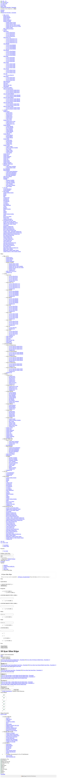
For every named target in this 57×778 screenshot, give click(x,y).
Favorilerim (3, 4)
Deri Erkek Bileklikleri (11, 173)
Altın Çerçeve (6, 82)
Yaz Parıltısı (6, 225)
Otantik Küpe (9, 143)
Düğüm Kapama (7, 209)
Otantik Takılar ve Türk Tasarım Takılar (12, 251)
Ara (15, 8)
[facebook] (4, 696)
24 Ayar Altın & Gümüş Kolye (13, 92)
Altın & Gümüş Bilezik (8, 97)
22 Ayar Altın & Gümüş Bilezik (13, 100)
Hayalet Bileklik (9, 127)
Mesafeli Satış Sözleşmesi (11, 739)
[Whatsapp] (4, 710)
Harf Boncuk (6, 200)
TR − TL (4, 1)
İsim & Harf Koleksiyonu (9, 229)
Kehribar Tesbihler (10, 180)
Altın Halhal (6, 86)
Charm (4, 206)
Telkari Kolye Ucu (10, 122)
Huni (4, 210)
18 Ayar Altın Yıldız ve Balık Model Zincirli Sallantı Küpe (13, 684)
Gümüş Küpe (6, 138)
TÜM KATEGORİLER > (9, 566)
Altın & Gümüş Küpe (8, 102)
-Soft (22, 776)
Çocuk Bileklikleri (7, 189)
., (20, 576)
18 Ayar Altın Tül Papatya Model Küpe (9, 661)
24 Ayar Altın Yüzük (10, 67)
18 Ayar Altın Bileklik (11, 46)
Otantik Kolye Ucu (10, 123)
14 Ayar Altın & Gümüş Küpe (12, 105)
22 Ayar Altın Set (10, 75)
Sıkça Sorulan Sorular (11, 750)
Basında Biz (8, 746)
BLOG (7, 753)
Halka (4, 215)
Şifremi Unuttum (11, 558)
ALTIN (5, 30)
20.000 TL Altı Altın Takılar (9, 221)
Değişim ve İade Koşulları (12, 740)
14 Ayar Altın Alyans (10, 70)
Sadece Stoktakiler (6, 658)
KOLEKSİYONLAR (8, 220)
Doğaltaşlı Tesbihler (10, 182)
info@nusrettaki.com (10, 756)
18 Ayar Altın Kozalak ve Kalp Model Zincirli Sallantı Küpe (14, 678)
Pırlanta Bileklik (6, 17)
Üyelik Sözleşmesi (10, 738)
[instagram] (4, 702)
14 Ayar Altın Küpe (10, 57)
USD (3, 3)
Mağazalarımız (9, 745)
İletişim (7, 749)
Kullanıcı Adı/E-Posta (5, 553)
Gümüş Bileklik (6, 125)
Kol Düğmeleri (6, 168)
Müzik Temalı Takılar (8, 249)
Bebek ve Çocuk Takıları (11, 730)
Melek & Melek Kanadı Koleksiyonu (11, 234)
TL (1, 3)
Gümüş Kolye (6, 111)
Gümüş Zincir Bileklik (14, 401)
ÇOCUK (5, 187)
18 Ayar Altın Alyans (10, 71)
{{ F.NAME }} (8, 640)
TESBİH (5, 179)
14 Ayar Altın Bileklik (11, 45)
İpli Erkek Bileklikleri (11, 175)
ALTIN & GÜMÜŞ (7, 87)
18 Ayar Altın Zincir (10, 80)
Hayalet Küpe (9, 141)
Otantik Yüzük (9, 151)
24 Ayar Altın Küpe (10, 61)
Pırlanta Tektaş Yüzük (11, 22)
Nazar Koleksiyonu (7, 236)
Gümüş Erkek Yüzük (10, 167)
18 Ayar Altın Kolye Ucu (11, 40)
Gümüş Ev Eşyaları (7, 219)
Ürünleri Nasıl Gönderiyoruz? (12, 735)
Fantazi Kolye (9, 117)
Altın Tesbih (11, 465)
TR (3, 2)
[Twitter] (5, 699)
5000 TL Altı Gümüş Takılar (9, 224)
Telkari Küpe (9, 142)
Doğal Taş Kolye (12, 382)
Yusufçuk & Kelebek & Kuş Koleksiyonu (12, 232)
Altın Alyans (6, 68)
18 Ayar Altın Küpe (10, 58)
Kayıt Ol (7, 560)
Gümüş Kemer (6, 161)
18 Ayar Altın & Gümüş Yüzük (13, 107)
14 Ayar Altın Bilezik (10, 51)
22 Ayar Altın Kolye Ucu (11, 41)
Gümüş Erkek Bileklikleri (11, 171)
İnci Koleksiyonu (7, 246)
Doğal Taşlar (6, 217)
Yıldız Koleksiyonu (7, 240)
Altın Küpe (5, 56)
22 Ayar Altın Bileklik (11, 47)
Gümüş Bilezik (6, 133)
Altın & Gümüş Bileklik (8, 93)
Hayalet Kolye (9, 113)
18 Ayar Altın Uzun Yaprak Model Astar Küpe (11, 666)
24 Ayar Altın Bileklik (11, 48)
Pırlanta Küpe (6, 18)
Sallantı (5, 211)
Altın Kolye (6, 31)
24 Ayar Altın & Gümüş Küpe (12, 103)
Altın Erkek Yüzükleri (11, 166)
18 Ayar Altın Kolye (10, 33)
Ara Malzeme (6, 201)
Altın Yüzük (6, 62)
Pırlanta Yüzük (9, 27)
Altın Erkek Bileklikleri (11, 172)
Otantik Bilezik (9, 137)
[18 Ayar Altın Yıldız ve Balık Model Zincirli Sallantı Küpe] (17, 682)
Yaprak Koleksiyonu (7, 237)
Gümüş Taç (5, 158)
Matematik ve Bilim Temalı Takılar (11, 250)
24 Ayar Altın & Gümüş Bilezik (13, 101)
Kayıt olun (16, 689)
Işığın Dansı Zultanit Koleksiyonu (10, 247)
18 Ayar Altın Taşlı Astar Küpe (7, 671)
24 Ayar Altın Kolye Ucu (11, 42)
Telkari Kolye (9, 115)
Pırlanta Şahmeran (7, 20)
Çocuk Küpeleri (6, 190)
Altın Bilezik (6, 50)
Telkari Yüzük (9, 150)
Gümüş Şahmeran (7, 156)
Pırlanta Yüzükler (7, 21)
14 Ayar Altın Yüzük (10, 63)
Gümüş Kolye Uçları (10, 121)
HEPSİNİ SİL (3, 585)
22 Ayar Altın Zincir (10, 78)
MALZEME (6, 191)
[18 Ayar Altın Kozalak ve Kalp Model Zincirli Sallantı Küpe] (18, 676)
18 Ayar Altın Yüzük (10, 65)
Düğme (5, 212)
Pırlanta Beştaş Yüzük (11, 23)
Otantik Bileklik (9, 131)
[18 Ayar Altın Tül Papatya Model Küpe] (25, 659)
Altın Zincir (5, 76)
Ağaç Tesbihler (9, 184)
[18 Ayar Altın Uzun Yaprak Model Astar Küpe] (28, 665)
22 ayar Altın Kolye (10, 35)
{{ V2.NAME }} (9, 608)
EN (7, 2)
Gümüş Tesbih (12, 464)
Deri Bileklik (12, 400)
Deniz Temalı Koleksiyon (9, 245)
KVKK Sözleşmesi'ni (7, 691)
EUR (6, 3)
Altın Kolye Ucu (7, 37)
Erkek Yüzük (6, 165)
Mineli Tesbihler (12, 467)
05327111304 (4, 714)
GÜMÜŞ (5, 110)
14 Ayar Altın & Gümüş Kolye (13, 90)
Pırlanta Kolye (6, 16)
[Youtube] (4, 708)
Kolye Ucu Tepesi (7, 216)
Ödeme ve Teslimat (10, 733)
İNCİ (7, 723)
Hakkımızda (8, 744)
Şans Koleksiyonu (7, 241)
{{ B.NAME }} (8, 617)
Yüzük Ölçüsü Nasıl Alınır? (12, 734)
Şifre (2, 556)
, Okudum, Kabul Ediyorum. (13, 691)
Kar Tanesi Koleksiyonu (8, 235)
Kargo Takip (3, 6)
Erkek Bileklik (6, 170)
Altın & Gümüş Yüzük (8, 106)
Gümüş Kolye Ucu (7, 120)
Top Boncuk (6, 199)
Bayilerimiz (8, 748)
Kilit (4, 196)
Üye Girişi (5, 551)
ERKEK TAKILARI (8, 163)
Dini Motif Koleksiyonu (8, 244)
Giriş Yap (3, 560)
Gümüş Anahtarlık (7, 162)
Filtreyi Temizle (4, 647)
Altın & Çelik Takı (7, 85)
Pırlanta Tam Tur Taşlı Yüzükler (13, 25)
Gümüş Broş (6, 155)
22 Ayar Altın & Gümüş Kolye (13, 91)
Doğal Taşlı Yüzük (13, 425)
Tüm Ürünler (9, 118)
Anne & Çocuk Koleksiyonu (9, 242)
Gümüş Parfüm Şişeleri (8, 192)
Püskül (4, 194)
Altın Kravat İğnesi (7, 176)
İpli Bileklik (11, 398)
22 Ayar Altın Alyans (10, 72)
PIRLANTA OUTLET (8, 28)
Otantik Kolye (9, 116)
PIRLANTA (6, 15)
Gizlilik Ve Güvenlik (10, 741)
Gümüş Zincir (6, 160)
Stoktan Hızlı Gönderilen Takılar (10, 222)
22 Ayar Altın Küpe (10, 60)
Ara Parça (5, 202)
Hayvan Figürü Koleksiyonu (9, 230)
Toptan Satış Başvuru (11, 751)
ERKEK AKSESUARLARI (12, 725)
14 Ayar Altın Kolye (10, 32)
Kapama (5, 207)
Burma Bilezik (9, 136)
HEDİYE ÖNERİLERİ (11, 728)
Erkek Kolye (6, 177)
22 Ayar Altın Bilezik (10, 53)
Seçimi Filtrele (4, 646)
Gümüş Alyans (6, 153)
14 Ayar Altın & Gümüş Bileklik (13, 95)
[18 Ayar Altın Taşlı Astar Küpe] (22, 670)
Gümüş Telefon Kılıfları (8, 214)
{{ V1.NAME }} (9, 600)
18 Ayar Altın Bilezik (10, 52)
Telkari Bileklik (9, 130)
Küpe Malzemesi (7, 205)
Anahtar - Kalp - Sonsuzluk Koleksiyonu (12, 231)
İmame (4, 195)
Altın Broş (5, 83)
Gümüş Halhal (6, 157)
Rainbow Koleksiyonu (8, 226)
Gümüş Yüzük (6, 145)
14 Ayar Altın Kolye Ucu (11, 38)
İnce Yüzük (8, 148)
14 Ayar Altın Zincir (10, 77)
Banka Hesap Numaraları (11, 736)
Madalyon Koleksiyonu (8, 227)
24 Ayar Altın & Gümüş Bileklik (13, 96)
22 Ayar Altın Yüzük (10, 66)
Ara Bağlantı (6, 204)
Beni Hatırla (5, 558)
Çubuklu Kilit (6, 197)
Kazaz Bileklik (9, 128)
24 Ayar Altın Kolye (10, 36)
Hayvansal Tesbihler (10, 185)
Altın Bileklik (6, 43)
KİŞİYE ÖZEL (9, 726)
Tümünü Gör (12, 270)
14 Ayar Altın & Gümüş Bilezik (13, 98)
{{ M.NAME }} (8, 625)
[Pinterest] (4, 705)
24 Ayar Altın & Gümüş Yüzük (13, 108)
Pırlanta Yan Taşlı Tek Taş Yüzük (13, 26)
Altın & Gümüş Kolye (8, 88)
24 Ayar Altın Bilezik (10, 55)
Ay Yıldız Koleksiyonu (8, 239)
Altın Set (5, 73)
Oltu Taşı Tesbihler (10, 181)
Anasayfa (5, 565)
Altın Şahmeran (6, 81)
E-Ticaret (24, 776)
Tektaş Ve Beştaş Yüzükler (12, 147)
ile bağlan (3, 561)
